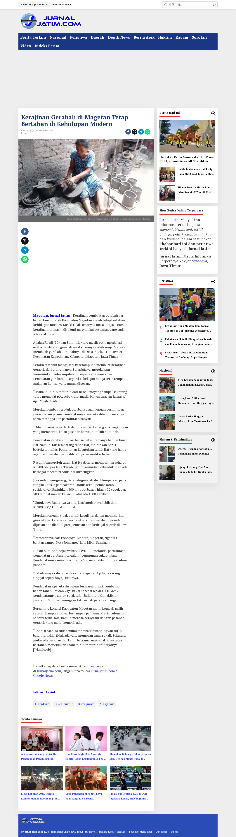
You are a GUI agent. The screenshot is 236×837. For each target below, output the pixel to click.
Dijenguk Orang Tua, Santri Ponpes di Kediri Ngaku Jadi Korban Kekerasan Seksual (194, 469)
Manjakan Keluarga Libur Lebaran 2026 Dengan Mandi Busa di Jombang (130, 756)
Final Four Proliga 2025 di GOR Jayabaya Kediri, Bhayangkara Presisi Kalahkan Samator (128, 796)
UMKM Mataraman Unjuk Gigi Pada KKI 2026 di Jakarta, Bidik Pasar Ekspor (196, 171)
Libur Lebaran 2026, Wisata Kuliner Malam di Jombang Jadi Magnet (39, 796)
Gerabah (42, 704)
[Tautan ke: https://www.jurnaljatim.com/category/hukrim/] (213, 440)
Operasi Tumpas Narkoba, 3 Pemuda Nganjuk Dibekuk (195, 451)
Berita (59, 831)
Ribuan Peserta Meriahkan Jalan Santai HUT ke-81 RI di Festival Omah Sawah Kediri (194, 190)
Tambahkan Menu (61, 4)
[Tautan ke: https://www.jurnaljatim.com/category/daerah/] (213, 113)
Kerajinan (86, 704)
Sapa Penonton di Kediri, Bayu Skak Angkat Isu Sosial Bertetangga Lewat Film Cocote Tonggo (84, 796)
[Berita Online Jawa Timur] (50, 20)
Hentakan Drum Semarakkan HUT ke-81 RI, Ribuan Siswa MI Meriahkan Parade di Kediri (186, 159)
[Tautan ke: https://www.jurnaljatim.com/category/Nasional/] (213, 371)
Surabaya (199, 260)
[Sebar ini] (128, 132)
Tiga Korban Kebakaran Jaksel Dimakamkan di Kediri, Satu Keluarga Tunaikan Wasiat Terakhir (196, 382)
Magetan (107, 704)
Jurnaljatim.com (49, 671)
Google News (43, 675)
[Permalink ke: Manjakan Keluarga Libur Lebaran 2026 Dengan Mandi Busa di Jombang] (130, 738)
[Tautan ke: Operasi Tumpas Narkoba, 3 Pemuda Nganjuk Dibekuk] (167, 453)
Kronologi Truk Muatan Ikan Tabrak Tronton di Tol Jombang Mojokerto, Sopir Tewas (187, 328)
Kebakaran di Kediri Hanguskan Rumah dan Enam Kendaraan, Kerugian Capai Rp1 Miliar (188, 342)
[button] (214, 4)
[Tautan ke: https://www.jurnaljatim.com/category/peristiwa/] (213, 281)
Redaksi (121, 831)
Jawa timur (64, 704)
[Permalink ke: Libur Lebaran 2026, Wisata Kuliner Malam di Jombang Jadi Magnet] (42, 778)
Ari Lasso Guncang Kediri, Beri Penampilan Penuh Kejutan (39, 756)
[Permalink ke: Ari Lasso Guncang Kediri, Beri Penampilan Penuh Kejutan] (42, 738)
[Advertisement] (118, 78)
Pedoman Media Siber (140, 831)
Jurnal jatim (169, 219)
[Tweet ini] (134, 132)
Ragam (24, 133)
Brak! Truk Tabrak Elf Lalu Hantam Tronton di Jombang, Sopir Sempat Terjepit (186, 355)
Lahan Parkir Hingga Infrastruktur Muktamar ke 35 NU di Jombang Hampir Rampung (195, 419)
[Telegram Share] (141, 132)
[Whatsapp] (147, 132)
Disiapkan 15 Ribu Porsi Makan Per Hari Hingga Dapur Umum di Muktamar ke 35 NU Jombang (196, 401)
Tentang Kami (106, 831)
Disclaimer (161, 831)
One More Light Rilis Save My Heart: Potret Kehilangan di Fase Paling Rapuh (85, 756)
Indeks (174, 831)
